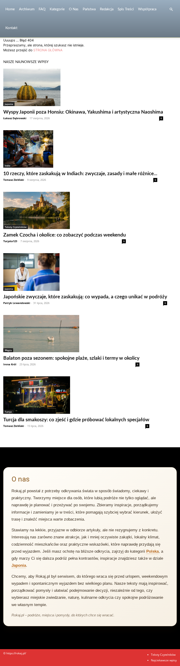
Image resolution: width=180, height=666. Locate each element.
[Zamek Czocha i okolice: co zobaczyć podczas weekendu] (64, 210)
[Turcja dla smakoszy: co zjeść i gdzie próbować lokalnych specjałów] (76, 395)
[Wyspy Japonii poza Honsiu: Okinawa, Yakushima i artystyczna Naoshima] (83, 87)
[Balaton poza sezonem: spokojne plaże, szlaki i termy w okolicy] (71, 333)
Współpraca (147, 9)
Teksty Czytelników (15, 227)
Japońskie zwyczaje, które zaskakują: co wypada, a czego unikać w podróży (85, 296)
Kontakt (11, 28)
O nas (74, 9)
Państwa (89, 9)
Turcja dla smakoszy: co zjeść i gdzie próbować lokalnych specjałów (76, 419)
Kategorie (57, 9)
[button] (171, 9)
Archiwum (26, 9)
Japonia (9, 104)
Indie (7, 165)
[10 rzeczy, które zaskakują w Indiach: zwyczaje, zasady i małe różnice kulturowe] (80, 149)
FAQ (42, 9)
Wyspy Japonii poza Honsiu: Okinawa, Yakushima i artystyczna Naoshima (83, 112)
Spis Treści (126, 9)
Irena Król (9, 364)
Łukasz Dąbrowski (14, 118)
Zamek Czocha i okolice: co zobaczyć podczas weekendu (64, 235)
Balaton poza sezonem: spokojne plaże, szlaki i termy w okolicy (71, 358)
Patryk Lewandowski (16, 303)
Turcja (8, 411)
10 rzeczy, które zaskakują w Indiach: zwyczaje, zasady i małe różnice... (80, 173)
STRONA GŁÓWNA (47, 50)
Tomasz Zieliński (13, 179)
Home (10, 9)
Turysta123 (10, 241)
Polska (152, 551)
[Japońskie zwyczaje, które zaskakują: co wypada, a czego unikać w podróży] (85, 272)
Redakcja (106, 9)
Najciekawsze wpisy (164, 660)
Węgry (8, 350)
